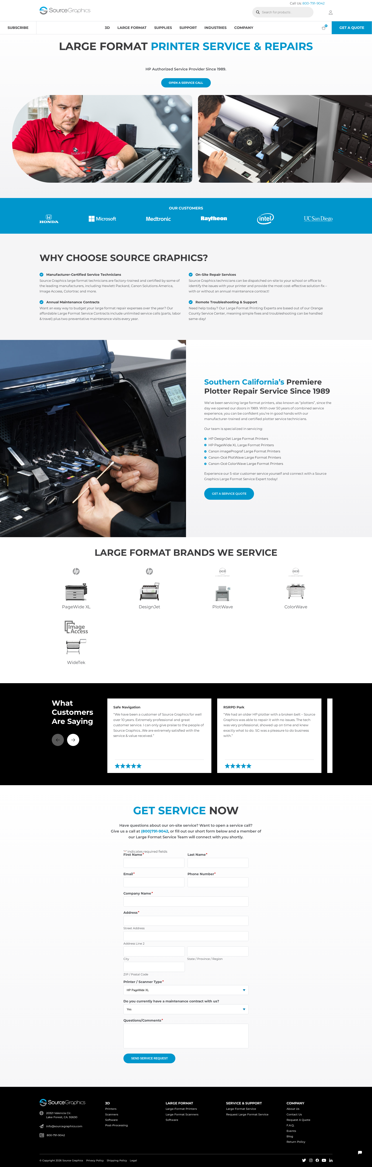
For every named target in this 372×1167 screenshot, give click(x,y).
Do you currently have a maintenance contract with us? (171, 1001)
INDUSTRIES (215, 27)
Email (129, 874)
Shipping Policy (117, 1160)
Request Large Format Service (247, 1114)
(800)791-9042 (154, 831)
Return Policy (296, 1142)
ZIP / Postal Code (135, 974)
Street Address (134, 928)
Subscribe (18, 27)
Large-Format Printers (181, 1109)
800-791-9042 (313, 3)
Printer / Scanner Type (143, 982)
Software (111, 1120)
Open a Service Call (186, 83)
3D (107, 27)
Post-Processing (116, 1125)
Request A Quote (298, 1120)
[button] (73, 740)
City (126, 958)
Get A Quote (351, 27)
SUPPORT (188, 27)
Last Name (198, 854)
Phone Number (202, 874)
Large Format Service (241, 1109)
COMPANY (243, 27)
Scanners (111, 1114)
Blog (290, 1136)
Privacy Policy (95, 1160)
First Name (133, 854)
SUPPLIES (163, 27)
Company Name (138, 893)
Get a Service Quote (229, 493)
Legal (133, 1160)
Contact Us (294, 1114)
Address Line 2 (134, 943)
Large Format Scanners (182, 1114)
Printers (110, 1109)
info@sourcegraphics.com (64, 1126)
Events (291, 1131)
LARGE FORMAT (131, 27)
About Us (293, 1109)
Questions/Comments (143, 1020)
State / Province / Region (205, 958)
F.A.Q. (290, 1125)
